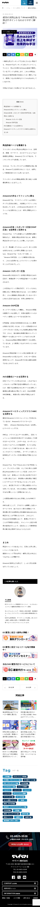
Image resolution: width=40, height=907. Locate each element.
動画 (22, 800)
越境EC (18, 817)
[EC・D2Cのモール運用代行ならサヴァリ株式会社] (18, 2)
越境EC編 (28, 817)
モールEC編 (20, 797)
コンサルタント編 (9, 786)
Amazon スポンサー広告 (14, 119)
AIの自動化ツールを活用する (13, 126)
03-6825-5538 (22, 837)
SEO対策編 (24, 783)
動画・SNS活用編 (9, 803)
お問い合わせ (26, 898)
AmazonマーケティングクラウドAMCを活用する (20, 129)
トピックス (17, 790)
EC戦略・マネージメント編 (12, 780)
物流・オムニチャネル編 (11, 814)
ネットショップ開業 (20, 793)
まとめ (6, 132)
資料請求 (35, 898)
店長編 (17, 810)
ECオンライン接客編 (20, 776)
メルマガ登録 (16, 898)
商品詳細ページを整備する (12, 106)
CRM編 (7, 776)
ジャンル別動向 (22, 786)
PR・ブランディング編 (11, 783)
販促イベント (8, 817)
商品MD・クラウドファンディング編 (15, 807)
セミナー (7, 790)
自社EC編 (25, 814)
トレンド (27, 790)
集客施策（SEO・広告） (11, 820)
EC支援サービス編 (29, 780)
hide (21, 102)
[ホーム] (2, 8)
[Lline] (18, 54)
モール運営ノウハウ (9, 32)
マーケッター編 (8, 797)
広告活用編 (7, 810)
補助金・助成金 (6, 898)
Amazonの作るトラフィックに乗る (15, 109)
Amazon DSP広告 (12, 122)
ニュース (7, 793)
